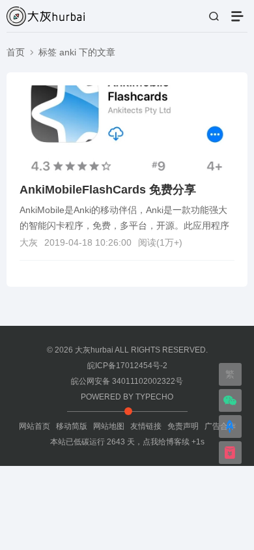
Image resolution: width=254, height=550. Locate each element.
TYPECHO (154, 396)
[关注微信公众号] (229, 402)
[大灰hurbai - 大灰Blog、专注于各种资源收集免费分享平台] (46, 14)
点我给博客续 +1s (174, 441)
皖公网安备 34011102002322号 (127, 381)
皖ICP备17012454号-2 (127, 365)
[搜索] (213, 17)
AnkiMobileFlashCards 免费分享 (108, 189)
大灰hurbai (94, 350)
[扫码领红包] (229, 454)
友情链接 (146, 426)
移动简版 (71, 426)
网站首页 (34, 426)
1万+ (169, 242)
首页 (16, 52)
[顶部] (229, 428)
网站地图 (108, 426)
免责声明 (183, 426)
